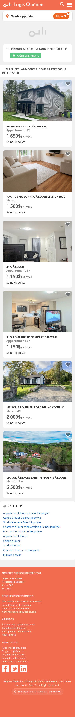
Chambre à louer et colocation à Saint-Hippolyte (31, 527)
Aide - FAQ (7, 585)
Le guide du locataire (13, 654)
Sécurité (6, 588)
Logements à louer (12, 578)
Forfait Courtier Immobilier (16, 604)
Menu (69, 5)
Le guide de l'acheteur (14, 657)
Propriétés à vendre (13, 581)
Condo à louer (11, 541)
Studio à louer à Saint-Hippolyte (22, 522)
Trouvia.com (21, 661)
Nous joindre (9, 634)
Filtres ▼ (62, 15)
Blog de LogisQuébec (13, 651)
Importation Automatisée (15, 608)
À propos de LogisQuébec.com (18, 624)
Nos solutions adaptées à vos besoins (21, 601)
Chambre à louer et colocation (21, 550)
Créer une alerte (28, 55)
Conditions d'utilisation (14, 627)
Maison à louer (12, 554)
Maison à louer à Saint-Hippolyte (22, 531)
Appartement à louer (15, 536)
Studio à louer (11, 545)
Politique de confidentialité (16, 631)
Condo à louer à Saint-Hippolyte (22, 517)
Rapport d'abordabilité (14, 647)
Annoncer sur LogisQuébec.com (19, 611)
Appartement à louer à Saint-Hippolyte (26, 513)
